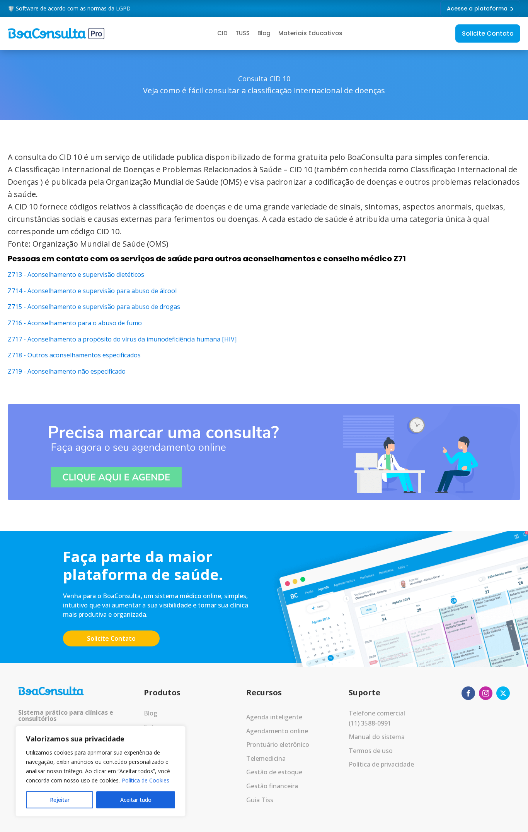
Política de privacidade (381, 764)
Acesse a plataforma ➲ (480, 8)
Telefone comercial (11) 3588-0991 (377, 718)
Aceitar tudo (136, 799)
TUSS (242, 33)
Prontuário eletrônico (277, 744)
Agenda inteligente (274, 717)
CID (222, 33)
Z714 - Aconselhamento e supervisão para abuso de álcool (92, 290)
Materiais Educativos (310, 33)
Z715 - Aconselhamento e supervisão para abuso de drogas (94, 306)
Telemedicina (266, 758)
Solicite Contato (488, 33)
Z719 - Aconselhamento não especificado (67, 371)
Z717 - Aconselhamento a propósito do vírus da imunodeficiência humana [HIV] (122, 339)
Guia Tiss (259, 800)
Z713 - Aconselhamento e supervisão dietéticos (76, 274)
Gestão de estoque (274, 772)
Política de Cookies (145, 780)
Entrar (153, 727)
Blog (264, 33)
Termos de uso (371, 750)
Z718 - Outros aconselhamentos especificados (74, 355)
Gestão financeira (272, 786)
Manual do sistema (377, 737)
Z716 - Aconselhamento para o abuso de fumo (75, 323)
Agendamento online (277, 731)
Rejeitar (60, 799)
